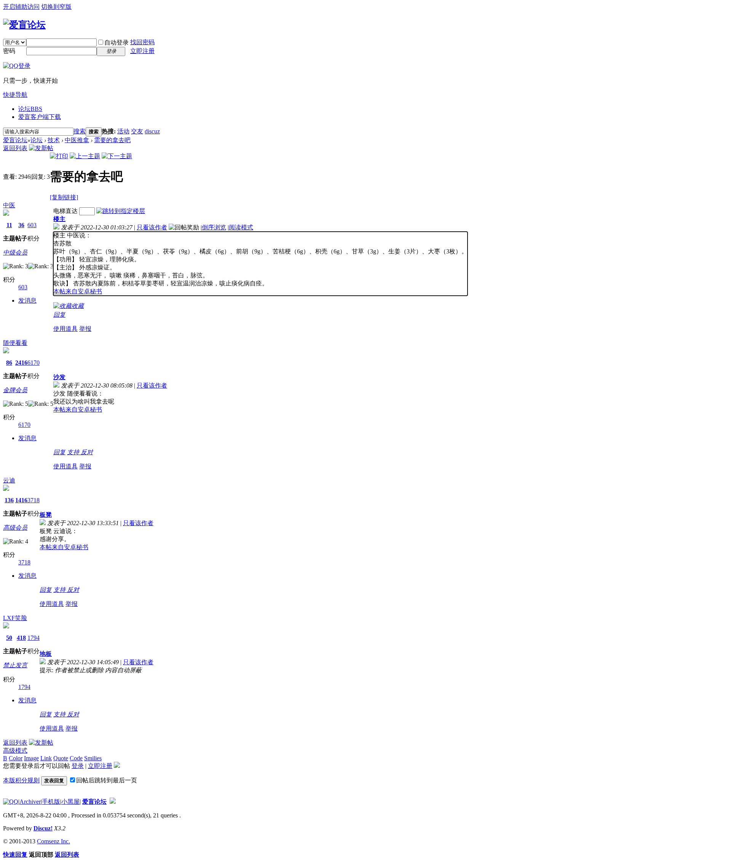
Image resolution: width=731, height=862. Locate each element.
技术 (54, 140)
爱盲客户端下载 (39, 117)
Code (76, 758)
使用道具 (65, 328)
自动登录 (116, 42)
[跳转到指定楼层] (120, 211)
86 (9, 362)
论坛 (30, 109)
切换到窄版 (56, 6)
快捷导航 (15, 94)
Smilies (93, 758)
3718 (33, 500)
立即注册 (142, 51)
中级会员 (15, 252)
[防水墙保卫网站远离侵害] (113, 801)
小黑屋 (70, 801)
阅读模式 (241, 227)
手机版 (51, 801)
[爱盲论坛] (24, 25)
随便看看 (15, 343)
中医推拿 (77, 140)
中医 (9, 205)
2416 (21, 362)
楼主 (59, 219)
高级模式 (15, 750)
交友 (137, 131)
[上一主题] (85, 156)
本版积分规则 (21, 780)
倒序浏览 (214, 227)
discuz (152, 131)
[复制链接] (64, 197)
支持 (74, 452)
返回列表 (15, 148)
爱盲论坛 (15, 140)
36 (21, 225)
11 (9, 225)
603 (32, 225)
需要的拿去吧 (112, 140)
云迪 (9, 480)
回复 (59, 314)
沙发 (59, 377)
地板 (46, 654)
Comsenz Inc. (53, 841)
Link (46, 758)
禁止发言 (15, 665)
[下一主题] (117, 156)
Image (31, 758)
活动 (123, 131)
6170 (33, 362)
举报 (85, 328)
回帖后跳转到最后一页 (106, 780)
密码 (9, 51)
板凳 (46, 514)
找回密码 (142, 42)
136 (9, 500)
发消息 (27, 300)
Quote (60, 758)
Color (15, 758)
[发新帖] (41, 148)
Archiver (30, 801)
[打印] (59, 156)
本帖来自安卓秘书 (77, 291)
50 (9, 637)
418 (21, 637)
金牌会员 (15, 390)
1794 (33, 637)
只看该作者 (152, 227)
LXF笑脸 (15, 618)
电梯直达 (65, 211)
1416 (21, 500)
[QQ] (10, 801)
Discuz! (43, 828)
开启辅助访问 (21, 6)
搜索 (79, 131)
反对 (87, 452)
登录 (78, 766)
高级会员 (15, 527)
